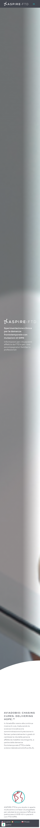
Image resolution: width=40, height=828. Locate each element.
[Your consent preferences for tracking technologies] (3, 824)
